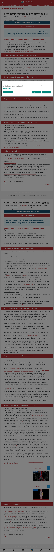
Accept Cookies (46, 92)
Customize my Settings (8, 92)
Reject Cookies (36, 92)
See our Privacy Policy (7, 88)
